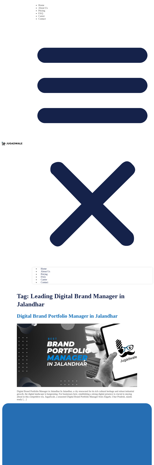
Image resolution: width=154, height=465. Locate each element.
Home (41, 5)
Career (41, 16)
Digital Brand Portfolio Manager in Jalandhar (67, 316)
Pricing (41, 10)
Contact (42, 19)
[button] (92, 144)
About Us (43, 8)
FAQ (40, 13)
